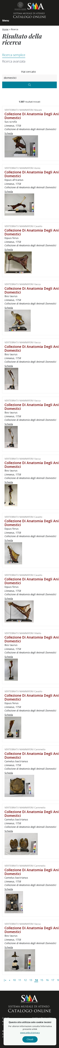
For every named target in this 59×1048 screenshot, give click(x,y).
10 (14, 980)
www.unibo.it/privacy (30, 1032)
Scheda (9, 133)
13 (30, 980)
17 (52, 980)
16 (47, 980)
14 (36, 980)
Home (5, 29)
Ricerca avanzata (13, 61)
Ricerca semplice (13, 55)
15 (41, 980)
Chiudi (30, 1039)
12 (25, 980)
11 (19, 980)
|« (5, 980)
